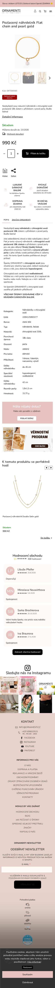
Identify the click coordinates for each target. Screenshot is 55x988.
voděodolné (27, 376)
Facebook (29, 737)
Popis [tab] (6, 220)
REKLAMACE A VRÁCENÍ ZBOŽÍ (27, 773)
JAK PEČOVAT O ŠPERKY (27, 819)
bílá (29, 322)
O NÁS (27, 765)
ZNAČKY (27, 827)
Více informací (34, 962)
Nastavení (27, 967)
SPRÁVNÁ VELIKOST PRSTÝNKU (27, 823)
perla (24, 344)
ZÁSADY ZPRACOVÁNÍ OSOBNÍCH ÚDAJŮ (27, 781)
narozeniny (27, 361)
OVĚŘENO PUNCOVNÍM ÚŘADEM (27, 789)
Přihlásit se (27, 884)
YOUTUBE (29, 746)
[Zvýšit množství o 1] (17, 153)
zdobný (25, 349)
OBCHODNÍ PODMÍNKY (27, 777)
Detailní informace (12, 116)
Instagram (30, 742)
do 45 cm (26, 367)
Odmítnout (27, 982)
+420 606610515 (30, 731)
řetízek (36, 326)
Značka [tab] (21, 220)
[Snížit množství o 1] (4, 153)
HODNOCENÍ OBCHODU (27, 811)
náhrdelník (27, 326)
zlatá (24, 322)
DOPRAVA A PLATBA (28, 769)
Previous (46, 467)
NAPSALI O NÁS (27, 831)
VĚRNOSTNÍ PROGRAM (27, 793)
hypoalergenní (28, 373)
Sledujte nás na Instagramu (28, 673)
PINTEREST (29, 750)
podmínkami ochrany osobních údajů (27, 878)
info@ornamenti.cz (29, 727)
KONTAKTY (27, 797)
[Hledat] (40, 11)
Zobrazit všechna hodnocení (27, 652)
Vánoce (25, 358)
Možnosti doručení (15, 134)
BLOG (27, 815)
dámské (25, 353)
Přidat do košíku (38, 153)
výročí (35, 361)
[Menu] (51, 11)
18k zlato (26, 338)
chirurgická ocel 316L (32, 331)
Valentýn (34, 358)
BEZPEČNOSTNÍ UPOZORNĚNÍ (27, 785)
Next (51, 467)
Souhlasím (27, 974)
